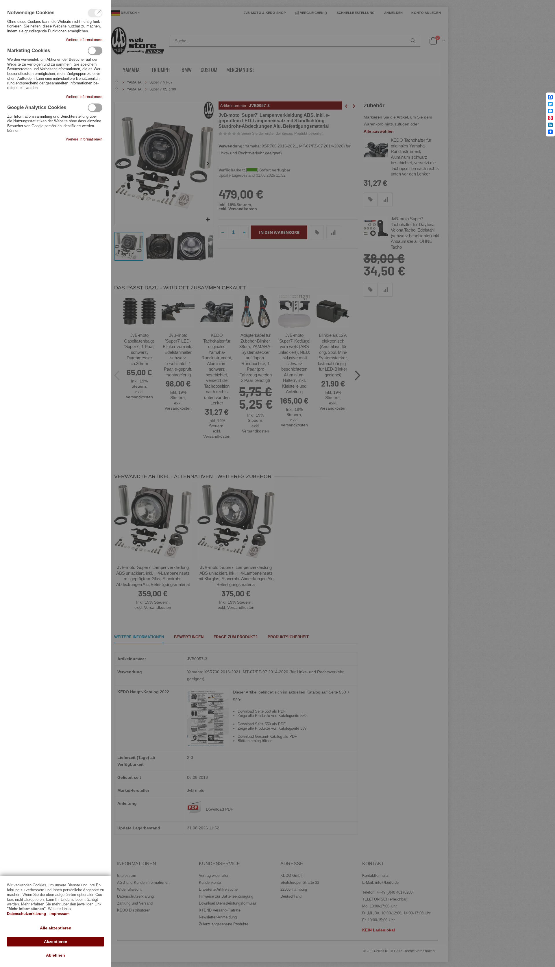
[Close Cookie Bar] (99, 11)
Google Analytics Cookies (95, 107)
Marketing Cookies (95, 51)
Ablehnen (55, 955)
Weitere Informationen (84, 40)
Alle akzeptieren (55, 928)
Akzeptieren (55, 941)
